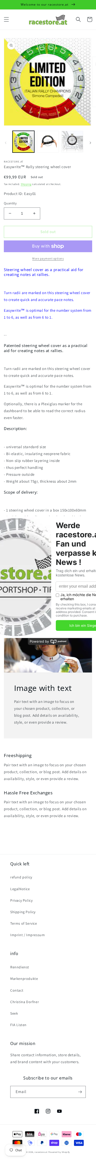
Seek (14, 1013)
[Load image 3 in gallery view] (72, 142)
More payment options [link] (48, 258)
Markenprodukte (24, 978)
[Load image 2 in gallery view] (48, 142)
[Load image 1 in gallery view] (23, 142)
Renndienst (19, 967)
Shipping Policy (23, 912)
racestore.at (41, 1152)
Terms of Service (23, 923)
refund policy (21, 877)
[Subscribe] (80, 1092)
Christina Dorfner (24, 1002)
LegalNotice (20, 889)
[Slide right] (90, 142)
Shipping (26, 184)
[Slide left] (5, 142)
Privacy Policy (21, 900)
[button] (6, 19)
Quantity (10, 203)
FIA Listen (18, 1025)
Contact (16, 990)
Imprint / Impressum (27, 935)
